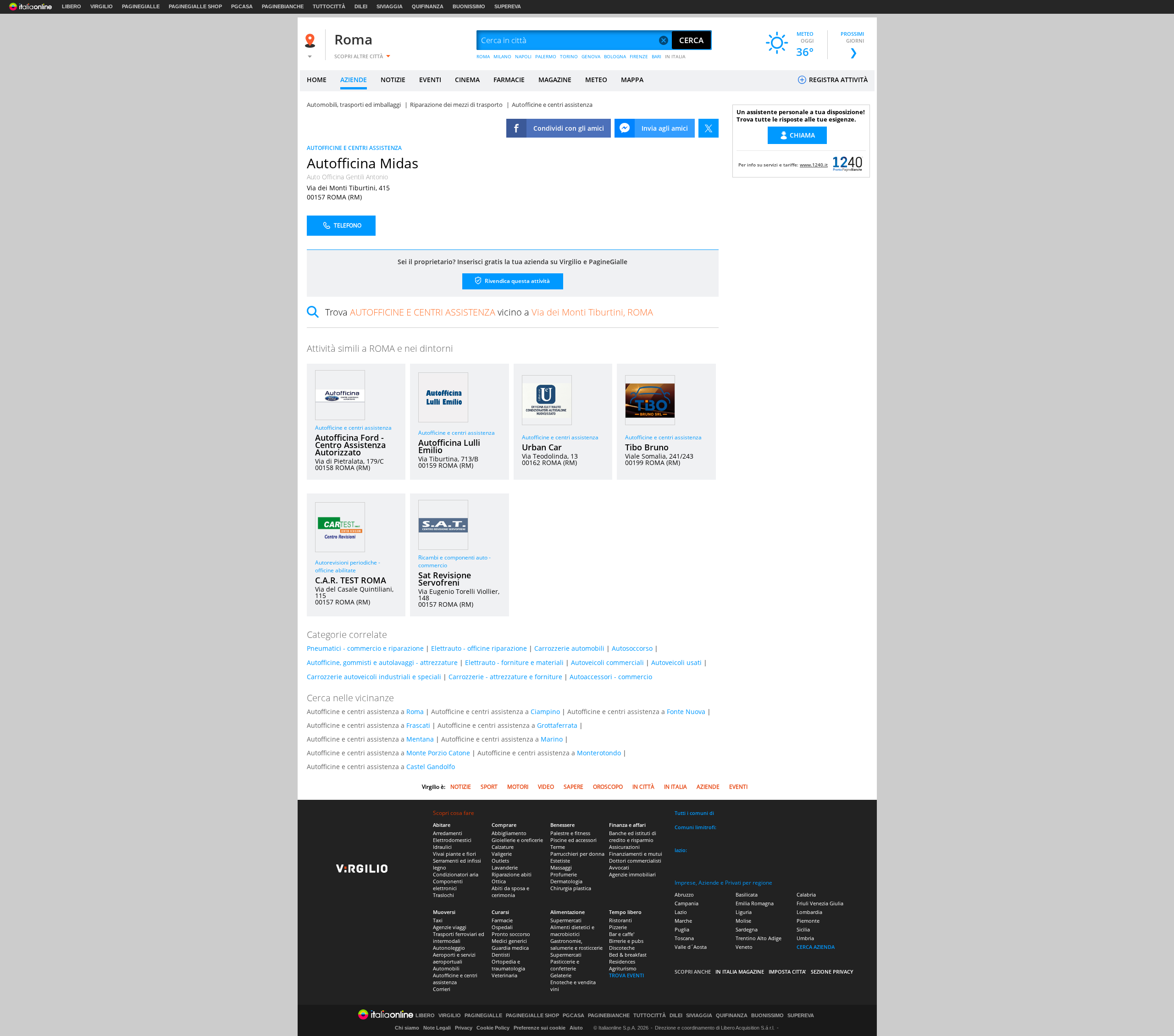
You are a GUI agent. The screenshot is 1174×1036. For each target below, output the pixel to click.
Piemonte (808, 920)
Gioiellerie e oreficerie (517, 840)
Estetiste (560, 860)
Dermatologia (566, 881)
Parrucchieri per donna (577, 853)
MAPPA (632, 79)
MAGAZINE (554, 79)
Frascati (418, 725)
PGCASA (242, 6)
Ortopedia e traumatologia (508, 965)
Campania (686, 903)
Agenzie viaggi (449, 927)
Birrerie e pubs (626, 940)
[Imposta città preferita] (311, 40)
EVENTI (430, 79)
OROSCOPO (608, 787)
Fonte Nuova (686, 711)
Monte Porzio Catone (438, 752)
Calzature (503, 846)
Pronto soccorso (511, 934)
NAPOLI (523, 56)
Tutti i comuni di (694, 812)
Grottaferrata (557, 725)
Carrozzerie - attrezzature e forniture (505, 676)
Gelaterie (560, 975)
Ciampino (545, 711)
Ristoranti (620, 920)
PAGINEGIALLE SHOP (195, 6)
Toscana (684, 938)
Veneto (744, 946)
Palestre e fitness (570, 833)
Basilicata (747, 894)
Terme (557, 846)
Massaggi (561, 867)
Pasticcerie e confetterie (564, 965)
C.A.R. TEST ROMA (350, 580)
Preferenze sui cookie (539, 1027)
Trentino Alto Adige (758, 938)
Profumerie (563, 874)
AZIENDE (353, 79)
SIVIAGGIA (390, 6)
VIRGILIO (101, 6)
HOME (317, 79)
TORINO (569, 56)
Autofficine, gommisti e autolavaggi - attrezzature (382, 662)
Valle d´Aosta (691, 946)
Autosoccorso (632, 648)
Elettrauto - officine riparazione (479, 648)
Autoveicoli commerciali (607, 662)
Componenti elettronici (448, 885)
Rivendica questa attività (516, 281)
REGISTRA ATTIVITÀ (837, 79)
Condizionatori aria (455, 874)
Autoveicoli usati (676, 662)
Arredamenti (447, 833)
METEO (596, 79)
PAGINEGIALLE (141, 6)
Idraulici (442, 846)
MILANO (502, 56)
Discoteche (622, 947)
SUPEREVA (507, 6)
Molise (743, 920)
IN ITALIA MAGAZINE (739, 971)
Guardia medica (510, 947)
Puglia (682, 929)
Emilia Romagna (755, 903)
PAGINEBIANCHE (283, 6)
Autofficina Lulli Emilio (449, 446)
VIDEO (546, 787)
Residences (622, 961)
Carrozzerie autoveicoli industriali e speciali (374, 676)
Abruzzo (684, 894)
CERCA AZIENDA (816, 946)
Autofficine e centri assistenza (353, 428)
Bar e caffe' (621, 934)
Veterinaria (504, 975)
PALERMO (545, 56)
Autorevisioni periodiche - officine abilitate (347, 566)
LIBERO (71, 6)
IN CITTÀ (643, 787)
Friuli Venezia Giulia (820, 903)
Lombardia (809, 912)
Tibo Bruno (647, 447)
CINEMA (467, 79)
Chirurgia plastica (570, 888)
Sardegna (747, 929)
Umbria (805, 938)
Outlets (500, 860)
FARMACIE (509, 79)
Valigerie (502, 853)
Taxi (438, 920)
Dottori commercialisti (635, 860)
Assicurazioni (624, 846)
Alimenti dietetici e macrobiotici (572, 930)
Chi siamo (407, 1027)
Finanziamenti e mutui (635, 853)
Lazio (681, 912)
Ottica (499, 881)
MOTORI (517, 787)
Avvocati (619, 867)
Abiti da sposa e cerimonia (510, 891)
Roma (353, 39)
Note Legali (437, 1027)
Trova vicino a (489, 312)
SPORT (489, 787)
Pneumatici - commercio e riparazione (365, 648)
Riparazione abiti (512, 874)
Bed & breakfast (628, 954)
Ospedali (502, 927)
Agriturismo (623, 968)
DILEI (360, 6)
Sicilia (803, 929)
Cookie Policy (492, 1027)
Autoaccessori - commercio (611, 676)
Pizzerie (618, 927)
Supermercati (565, 920)
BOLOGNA (615, 56)
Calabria (806, 894)
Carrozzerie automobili (569, 648)
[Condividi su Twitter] (708, 128)
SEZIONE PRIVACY (832, 971)
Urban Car (542, 447)
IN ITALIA (675, 56)
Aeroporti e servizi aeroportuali (454, 958)
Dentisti (501, 954)
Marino (552, 739)
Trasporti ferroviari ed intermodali (458, 937)
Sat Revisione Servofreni (444, 579)
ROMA (483, 56)
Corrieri (441, 989)
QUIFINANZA (427, 6)
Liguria (744, 912)
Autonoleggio (449, 947)
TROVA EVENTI (626, 975)
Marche (683, 920)
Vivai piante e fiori (454, 853)
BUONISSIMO (469, 6)
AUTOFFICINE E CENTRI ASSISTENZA (354, 148)
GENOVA (590, 56)
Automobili (446, 968)
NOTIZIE (393, 79)
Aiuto (576, 1027)
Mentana (420, 739)
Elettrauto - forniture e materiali (514, 662)
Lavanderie (505, 867)
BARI (656, 56)
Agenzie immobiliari (632, 874)
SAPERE (573, 787)
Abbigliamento (509, 833)
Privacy (463, 1027)
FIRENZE (639, 56)
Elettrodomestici (452, 840)
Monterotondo (599, 752)
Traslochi (443, 895)
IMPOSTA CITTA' (787, 971)
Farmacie (502, 920)
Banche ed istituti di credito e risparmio (632, 836)
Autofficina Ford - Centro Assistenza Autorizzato (350, 445)
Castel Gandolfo (430, 766)
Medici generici (509, 940)
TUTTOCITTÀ (329, 6)
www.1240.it (814, 164)
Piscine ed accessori (573, 840)
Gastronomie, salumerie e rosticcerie (576, 944)
